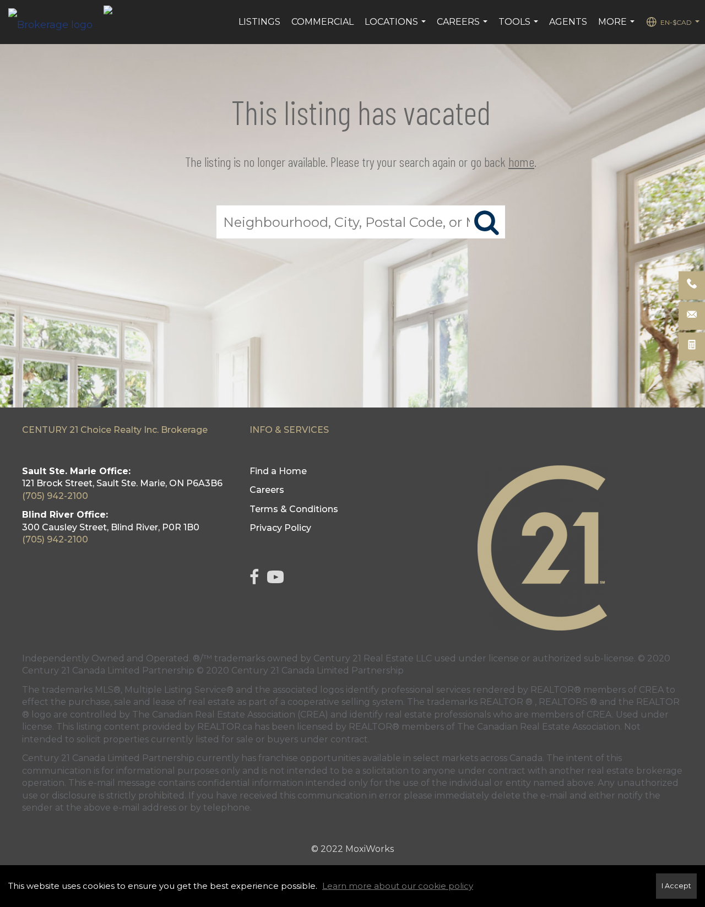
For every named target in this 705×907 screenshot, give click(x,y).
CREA (651, 690)
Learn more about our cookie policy (397, 886)
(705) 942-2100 (55, 496)
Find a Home (278, 471)
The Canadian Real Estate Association (538, 726)
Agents (568, 22)
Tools (519, 28)
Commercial (322, 22)
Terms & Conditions (294, 509)
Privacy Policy (280, 528)
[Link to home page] (56, 22)
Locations (397, 28)
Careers (463, 28)
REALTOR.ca (224, 726)
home (521, 162)
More (617, 28)
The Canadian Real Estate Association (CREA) (230, 714)
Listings (259, 22)
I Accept (676, 886)
